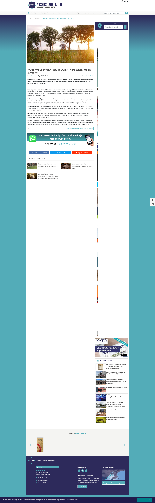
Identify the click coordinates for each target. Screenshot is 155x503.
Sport (73, 13)
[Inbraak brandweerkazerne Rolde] (101, 178)
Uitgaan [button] (79, 13)
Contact (92, 13)
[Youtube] (82, 259)
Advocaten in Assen (112, 198)
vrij (30, 128)
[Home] (28, 13)
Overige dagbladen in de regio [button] (112, 271)
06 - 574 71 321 (67, 143)
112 (31, 13)
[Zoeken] (126, 13)
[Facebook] (79, 259)
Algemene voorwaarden (101, 286)
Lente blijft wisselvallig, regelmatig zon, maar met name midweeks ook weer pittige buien (48, 176)
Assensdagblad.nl (50, 4)
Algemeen (37, 13)
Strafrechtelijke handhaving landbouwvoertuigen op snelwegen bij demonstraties (115, 193)
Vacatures (86, 13)
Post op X (61, 153)
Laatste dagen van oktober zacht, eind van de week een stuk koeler (82, 166)
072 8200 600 (42, 266)
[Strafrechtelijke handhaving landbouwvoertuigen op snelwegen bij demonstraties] (101, 193)
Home (30, 18)
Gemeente (54, 13)
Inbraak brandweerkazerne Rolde (116, 176)
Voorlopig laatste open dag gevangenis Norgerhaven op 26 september (116, 170)
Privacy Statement (121, 286)
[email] (152, 204)
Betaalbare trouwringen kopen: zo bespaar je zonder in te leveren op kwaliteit (116, 155)
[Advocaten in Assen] (101, 201)
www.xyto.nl (42, 271)
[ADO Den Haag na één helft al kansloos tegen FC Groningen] (101, 163)
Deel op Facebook (40, 153)
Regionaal (60, 13)
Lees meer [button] (74, 499)
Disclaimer (112, 286)
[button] (28, 233)
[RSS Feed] (86, 259)
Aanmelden (82, 275)
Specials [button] (67, 13)
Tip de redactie (83, 153)
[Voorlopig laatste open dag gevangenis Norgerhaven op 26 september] (101, 170)
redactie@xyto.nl (43, 268)
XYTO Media (90, 76)
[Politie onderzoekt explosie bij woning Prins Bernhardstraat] (101, 186)
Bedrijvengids (45, 13)
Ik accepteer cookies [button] (145, 499)
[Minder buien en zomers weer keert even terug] (101, 208)
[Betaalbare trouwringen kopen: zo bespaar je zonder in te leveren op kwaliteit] (101, 155)
